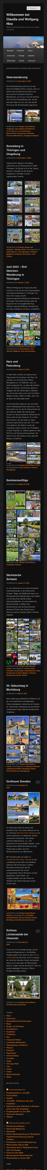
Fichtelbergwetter (17, 1090)
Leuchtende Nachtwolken (16, 1042)
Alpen (8, 1015)
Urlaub (8, 668)
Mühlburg (16, 351)
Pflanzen (18, 564)
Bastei (28, 668)
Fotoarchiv (20, 50)
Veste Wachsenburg (28, 351)
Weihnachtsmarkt (13, 1074)
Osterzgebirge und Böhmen (24, 129)
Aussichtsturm (25, 131)
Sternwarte (27, 254)
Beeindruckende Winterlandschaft (19, 1155)
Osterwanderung (17, 77)
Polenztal (32, 673)
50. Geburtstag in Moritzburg (17, 687)
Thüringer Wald (19, 249)
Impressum (31, 61)
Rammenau (22, 133)
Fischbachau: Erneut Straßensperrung (21, 1142)
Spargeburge (25, 771)
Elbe (38, 670)
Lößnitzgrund (11, 768)
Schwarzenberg (12, 1055)
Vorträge (21, 55)
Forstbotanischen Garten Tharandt (18, 859)
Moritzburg (26, 768)
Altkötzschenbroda (32, 766)
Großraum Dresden (18, 781)
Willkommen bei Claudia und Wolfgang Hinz (22, 19)
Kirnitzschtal (10, 673)
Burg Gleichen (25, 349)
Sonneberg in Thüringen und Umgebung (15, 150)
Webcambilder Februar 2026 (17, 1145)
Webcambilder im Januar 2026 (18, 1158)
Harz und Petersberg (13, 363)
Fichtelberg (10, 1034)
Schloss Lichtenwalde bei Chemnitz (17, 934)
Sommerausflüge (17, 480)
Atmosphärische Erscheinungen (18, 1021)
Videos (30, 50)
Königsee (33, 252)
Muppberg (10, 254)
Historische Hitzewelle (15, 1114)
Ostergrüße (10, 1131)
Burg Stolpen (19, 670)
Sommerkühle (11, 1095)
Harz (37, 465)
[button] (17, 321)
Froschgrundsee (24, 252)
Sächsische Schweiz (13, 577)
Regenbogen (11, 1053)
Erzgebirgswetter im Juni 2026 (18, 1111)
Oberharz (27, 467)
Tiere (8, 1066)
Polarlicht (10, 1050)
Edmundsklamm (30, 670)
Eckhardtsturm (11, 252)
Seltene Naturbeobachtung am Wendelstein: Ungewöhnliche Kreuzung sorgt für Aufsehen (23, 1136)
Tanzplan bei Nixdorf (31, 135)
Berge (21, 247)
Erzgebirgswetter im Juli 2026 (17, 1093)
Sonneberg (18, 254)
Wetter (8, 1077)
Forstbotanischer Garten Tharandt (18, 917)
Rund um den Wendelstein (19, 1123)
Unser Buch (11, 55)
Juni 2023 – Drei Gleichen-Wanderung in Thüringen (16, 272)
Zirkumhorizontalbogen (15, 1126)
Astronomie (10, 1018)
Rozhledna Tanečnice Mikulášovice (20, 134)
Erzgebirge (10, 129)
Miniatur (26, 673)
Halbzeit (9, 1117)
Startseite (10, 50)
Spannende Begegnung (15, 1129)
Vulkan (9, 1071)
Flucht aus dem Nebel (14, 1152)
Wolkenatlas (11, 61)
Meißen (19, 768)
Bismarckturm (11, 133)
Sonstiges (10, 1058)
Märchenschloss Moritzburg (27, 833)
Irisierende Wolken (13, 1039)
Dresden (30, 915)
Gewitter (9, 1098)
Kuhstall (19, 673)
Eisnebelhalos (11, 1029)
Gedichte (31, 55)
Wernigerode (11, 470)
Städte (8, 1061)
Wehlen (24, 675)
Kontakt (21, 61)
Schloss (34, 467)
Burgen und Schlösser (27, 126)
